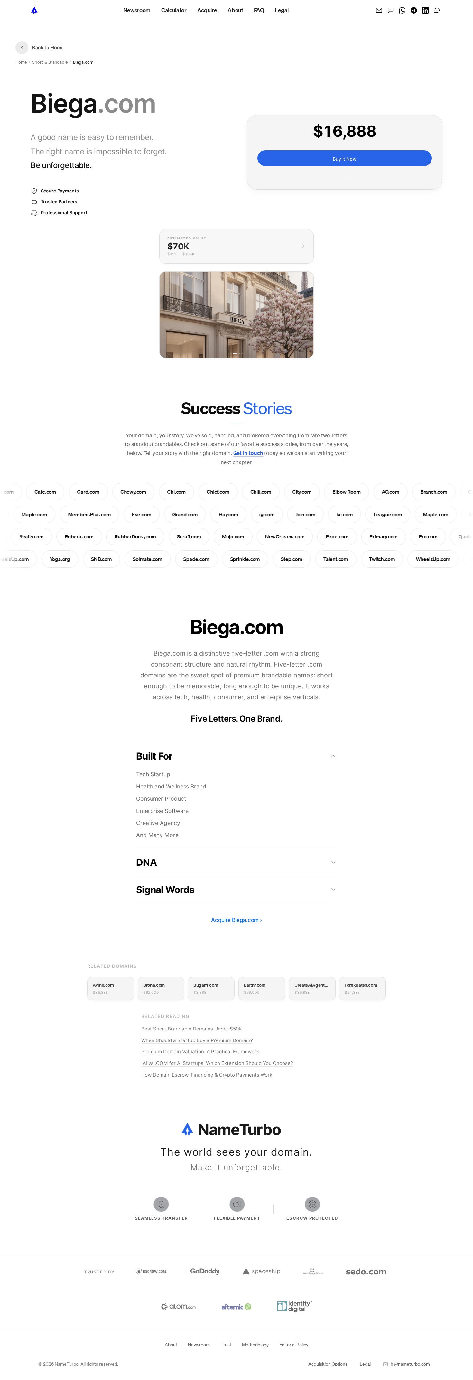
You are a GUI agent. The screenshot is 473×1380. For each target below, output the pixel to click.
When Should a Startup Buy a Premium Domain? (197, 1040)
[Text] (390, 10)
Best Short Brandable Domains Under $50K (191, 1029)
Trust (226, 1344)
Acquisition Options (328, 1364)
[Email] (379, 10)
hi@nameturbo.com (410, 1364)
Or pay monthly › (345, 175)
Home (21, 62)
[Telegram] (413, 10)
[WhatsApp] (402, 10)
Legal (365, 1364)
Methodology (255, 1344)
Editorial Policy (293, 1344)
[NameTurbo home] (34, 10)
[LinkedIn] (425, 10)
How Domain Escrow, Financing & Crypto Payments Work (206, 1075)
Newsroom (199, 1344)
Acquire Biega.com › (236, 920)
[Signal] (436, 10)
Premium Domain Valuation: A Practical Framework (200, 1052)
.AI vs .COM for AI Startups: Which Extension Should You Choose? (217, 1063)
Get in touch (248, 453)
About (171, 1344)
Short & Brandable (50, 62)
